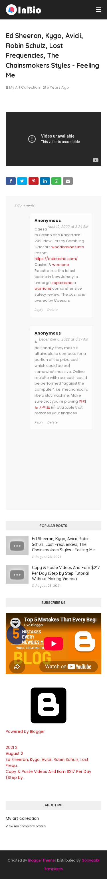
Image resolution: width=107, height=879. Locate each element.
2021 (11, 747)
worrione (60, 264)
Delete (52, 309)
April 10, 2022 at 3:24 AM (68, 226)
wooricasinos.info (67, 247)
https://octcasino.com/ (56, 258)
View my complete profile (26, 826)
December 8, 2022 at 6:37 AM (63, 339)
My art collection (24, 87)
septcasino (62, 282)
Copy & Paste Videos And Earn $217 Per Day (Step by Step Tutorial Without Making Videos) (66, 573)
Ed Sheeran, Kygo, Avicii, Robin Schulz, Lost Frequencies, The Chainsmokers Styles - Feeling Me (63, 544)
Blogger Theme (41, 860)
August (14, 753)
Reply (39, 309)
